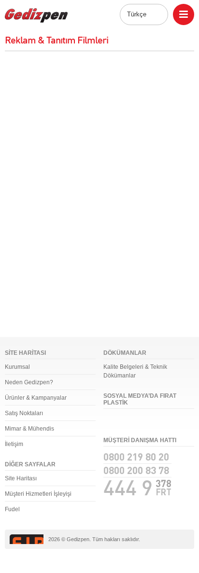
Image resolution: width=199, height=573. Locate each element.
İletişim (14, 444)
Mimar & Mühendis (29, 428)
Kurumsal (17, 366)
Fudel (12, 509)
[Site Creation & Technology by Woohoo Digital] (175, 540)
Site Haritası (21, 478)
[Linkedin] (164, 421)
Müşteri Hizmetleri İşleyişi (38, 493)
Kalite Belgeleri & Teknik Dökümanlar (135, 371)
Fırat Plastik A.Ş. (26, 539)
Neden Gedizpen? (29, 382)
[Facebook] (109, 421)
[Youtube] (146, 421)
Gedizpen (36, 15)
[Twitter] (128, 421)
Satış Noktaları (24, 413)
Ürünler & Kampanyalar (36, 397)
